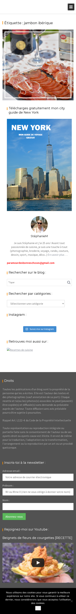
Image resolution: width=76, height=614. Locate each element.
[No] (71, 601)
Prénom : (8, 485)
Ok (38, 608)
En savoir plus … (58, 254)
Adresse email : (11, 471)
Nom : (6, 500)
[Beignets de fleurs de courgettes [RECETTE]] (37, 563)
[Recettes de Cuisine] (20, 350)
